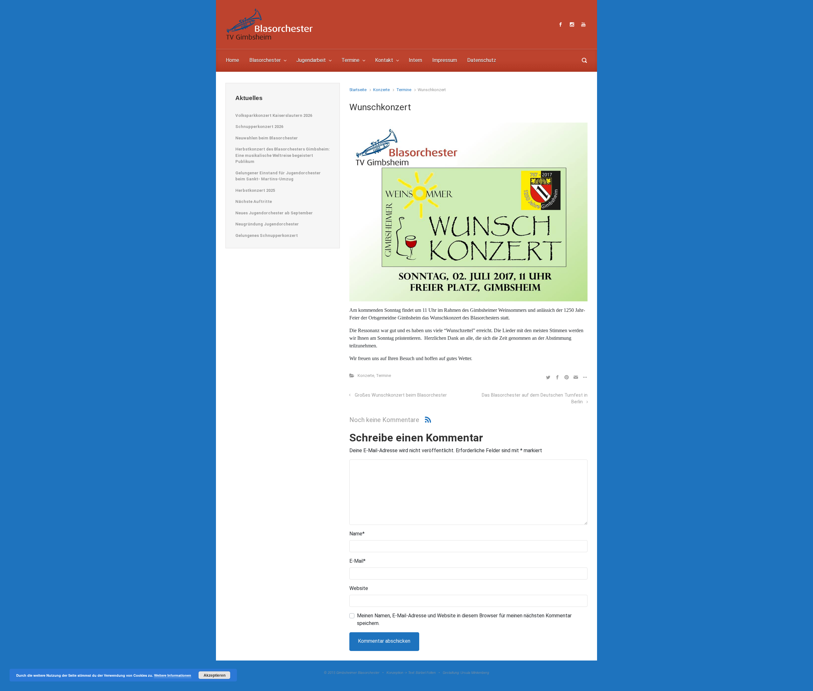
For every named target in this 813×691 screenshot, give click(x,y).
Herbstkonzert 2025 (255, 190)
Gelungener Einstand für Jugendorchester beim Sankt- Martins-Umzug (278, 176)
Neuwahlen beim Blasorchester (266, 138)
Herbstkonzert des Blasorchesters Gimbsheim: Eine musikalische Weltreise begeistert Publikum (282, 155)
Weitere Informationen (172, 675)
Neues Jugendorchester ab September (274, 213)
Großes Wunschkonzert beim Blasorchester (401, 395)
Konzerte (381, 89)
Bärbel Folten (426, 673)
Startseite (357, 89)
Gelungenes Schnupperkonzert (266, 235)
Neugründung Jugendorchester (267, 224)
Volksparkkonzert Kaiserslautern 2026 (273, 115)
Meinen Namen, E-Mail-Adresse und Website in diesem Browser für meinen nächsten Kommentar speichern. (464, 619)
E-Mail (357, 561)
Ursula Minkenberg (474, 673)
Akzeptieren (214, 675)
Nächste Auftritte (253, 201)
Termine (403, 89)
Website (358, 588)
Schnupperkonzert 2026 (259, 126)
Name (357, 534)
